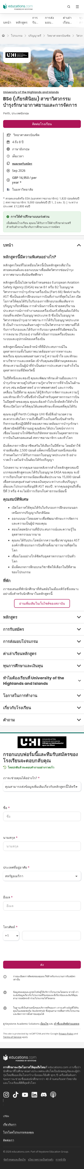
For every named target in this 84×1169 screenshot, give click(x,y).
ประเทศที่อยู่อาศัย (16, 867)
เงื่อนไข (44, 1023)
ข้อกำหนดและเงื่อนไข (15, 1159)
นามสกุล (10, 837)
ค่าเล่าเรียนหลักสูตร (69, 20)
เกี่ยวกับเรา (9, 1124)
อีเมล (8, 897)
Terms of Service (12, 1036)
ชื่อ (6, 808)
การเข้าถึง (61, 1159)
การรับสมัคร (36, 20)
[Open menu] (77, 6)
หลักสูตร (22, 22)
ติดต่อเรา (8, 1140)
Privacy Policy (66, 1033)
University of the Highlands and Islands (31, 92)
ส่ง (42, 964)
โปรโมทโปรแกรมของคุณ (18, 1132)
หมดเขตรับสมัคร (22, 164)
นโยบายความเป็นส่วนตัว (40, 1159)
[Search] (68, 6)
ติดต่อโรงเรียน (42, 124)
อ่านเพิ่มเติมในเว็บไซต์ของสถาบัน (42, 603)
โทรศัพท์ (10, 927)
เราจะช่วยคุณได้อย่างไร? (21, 778)
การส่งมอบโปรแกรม (51, 20)
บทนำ (7, 22)
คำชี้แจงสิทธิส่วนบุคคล (66, 1023)
